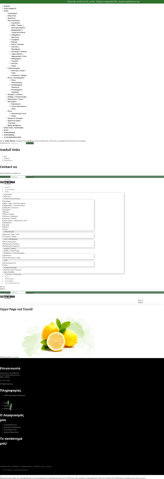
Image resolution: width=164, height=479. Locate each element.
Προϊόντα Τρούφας (15, 118)
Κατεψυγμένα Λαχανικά (16, 90)
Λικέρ (13, 116)
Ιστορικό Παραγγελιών (11, 432)
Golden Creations (46, 466)
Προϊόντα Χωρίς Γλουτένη (14, 121)
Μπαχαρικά (16, 59)
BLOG (6, 130)
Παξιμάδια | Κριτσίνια (16, 36)
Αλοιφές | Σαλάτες (15, 94)
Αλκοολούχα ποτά (18, 113)
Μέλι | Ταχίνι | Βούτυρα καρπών (18, 26)
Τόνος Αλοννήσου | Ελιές (19, 107)
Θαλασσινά (15, 104)
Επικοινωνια (8, 160)
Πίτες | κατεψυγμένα (16, 78)
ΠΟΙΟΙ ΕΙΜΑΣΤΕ (10, 8)
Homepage (15, 357)
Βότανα (14, 63)
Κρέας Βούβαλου (14, 125)
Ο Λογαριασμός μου (10, 425)
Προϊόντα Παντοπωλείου (14, 19)
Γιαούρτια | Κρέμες (19, 75)
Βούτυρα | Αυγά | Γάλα (18, 71)
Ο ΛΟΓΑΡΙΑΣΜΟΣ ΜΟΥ (12, 137)
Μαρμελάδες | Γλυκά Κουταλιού (18, 31)
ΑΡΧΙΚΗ (7, 6)
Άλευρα (14, 42)
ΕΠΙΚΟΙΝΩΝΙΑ (9, 132)
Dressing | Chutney (18, 51)
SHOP (6, 11)
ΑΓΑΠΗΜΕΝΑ (9, 135)
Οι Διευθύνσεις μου (10, 429)
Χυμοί (13, 66)
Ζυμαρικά (15, 39)
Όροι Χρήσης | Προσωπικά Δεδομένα (16, 470)
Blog (5, 156)
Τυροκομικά (12, 13)
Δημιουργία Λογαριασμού (12, 427)
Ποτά (10, 111)
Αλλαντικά (12, 16)
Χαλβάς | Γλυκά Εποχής (17, 97)
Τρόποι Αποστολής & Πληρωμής (14, 395)
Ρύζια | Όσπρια (17, 44)
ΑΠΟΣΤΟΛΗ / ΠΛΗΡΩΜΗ (13, 128)
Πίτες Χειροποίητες (16, 81)
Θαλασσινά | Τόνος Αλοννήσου (15, 100)
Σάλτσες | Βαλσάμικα (15, 48)
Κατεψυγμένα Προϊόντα (16, 86)
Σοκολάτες (15, 23)
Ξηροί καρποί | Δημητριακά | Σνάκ (18, 55)
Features (6, 158)
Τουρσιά (14, 61)
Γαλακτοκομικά (14, 68)
